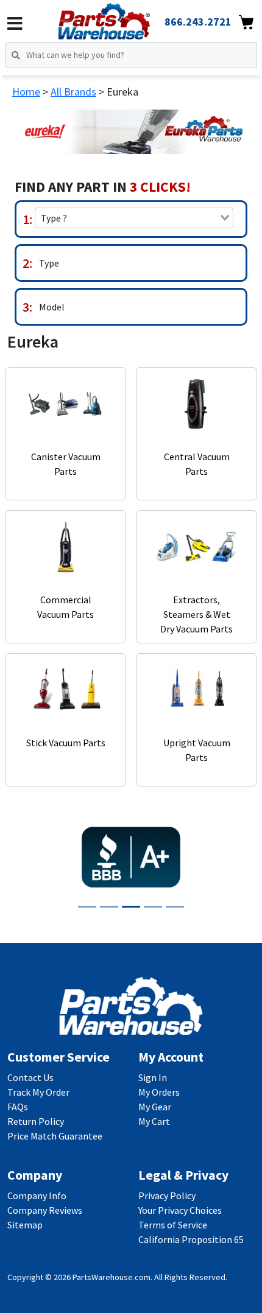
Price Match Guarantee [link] (54, 1136)
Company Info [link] (36, 1195)
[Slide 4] (153, 907)
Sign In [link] (152, 1077)
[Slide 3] (131, 907)
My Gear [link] (154, 1107)
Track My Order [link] (38, 1092)
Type (49, 263)
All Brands (73, 92)
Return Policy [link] (35, 1121)
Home (26, 92)
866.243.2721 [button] (198, 22)
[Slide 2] (109, 907)
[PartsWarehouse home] (120, 18)
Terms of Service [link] (172, 1225)
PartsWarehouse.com (111, 1277)
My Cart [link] (154, 1121)
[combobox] (134, 218)
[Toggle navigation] (15, 23)
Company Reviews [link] (44, 1210)
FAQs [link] (17, 1107)
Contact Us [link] (30, 1077)
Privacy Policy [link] (167, 1195)
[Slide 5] (175, 907)
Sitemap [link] (25, 1225)
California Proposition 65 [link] (191, 1239)
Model (52, 307)
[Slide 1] (87, 907)
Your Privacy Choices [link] (180, 1210)
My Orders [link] (159, 1092)
